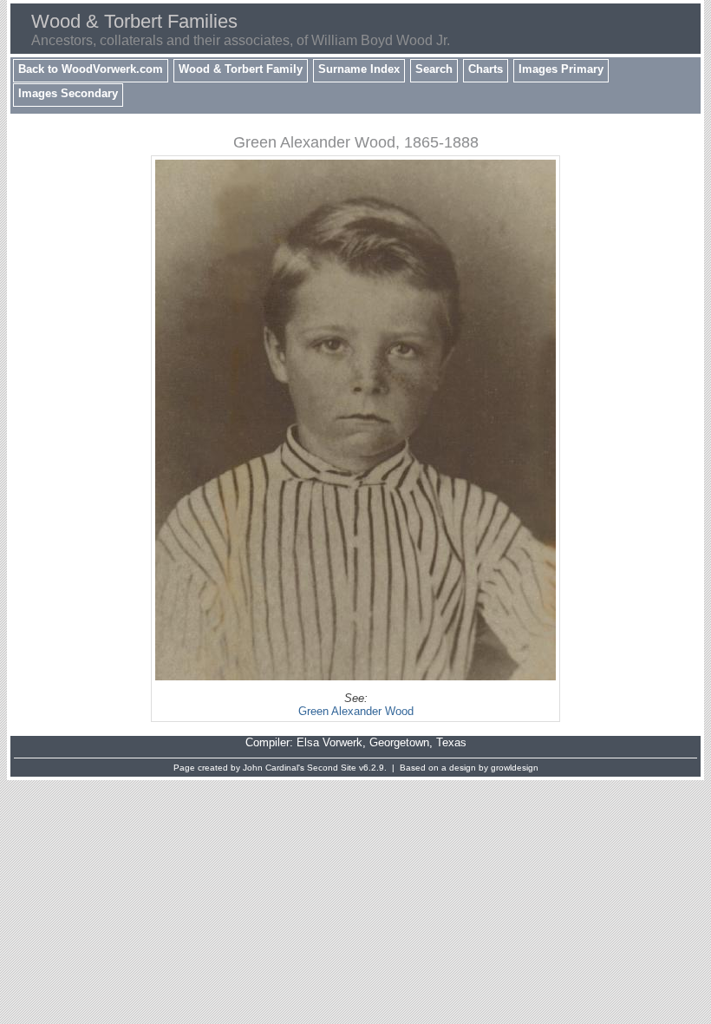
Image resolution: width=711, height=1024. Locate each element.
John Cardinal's (273, 767)
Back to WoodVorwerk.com (90, 68)
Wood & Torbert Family (241, 68)
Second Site (331, 767)
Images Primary (561, 68)
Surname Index (359, 68)
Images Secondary (68, 93)
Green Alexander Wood (356, 711)
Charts (485, 68)
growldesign (514, 767)
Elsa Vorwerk (329, 742)
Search (434, 68)
